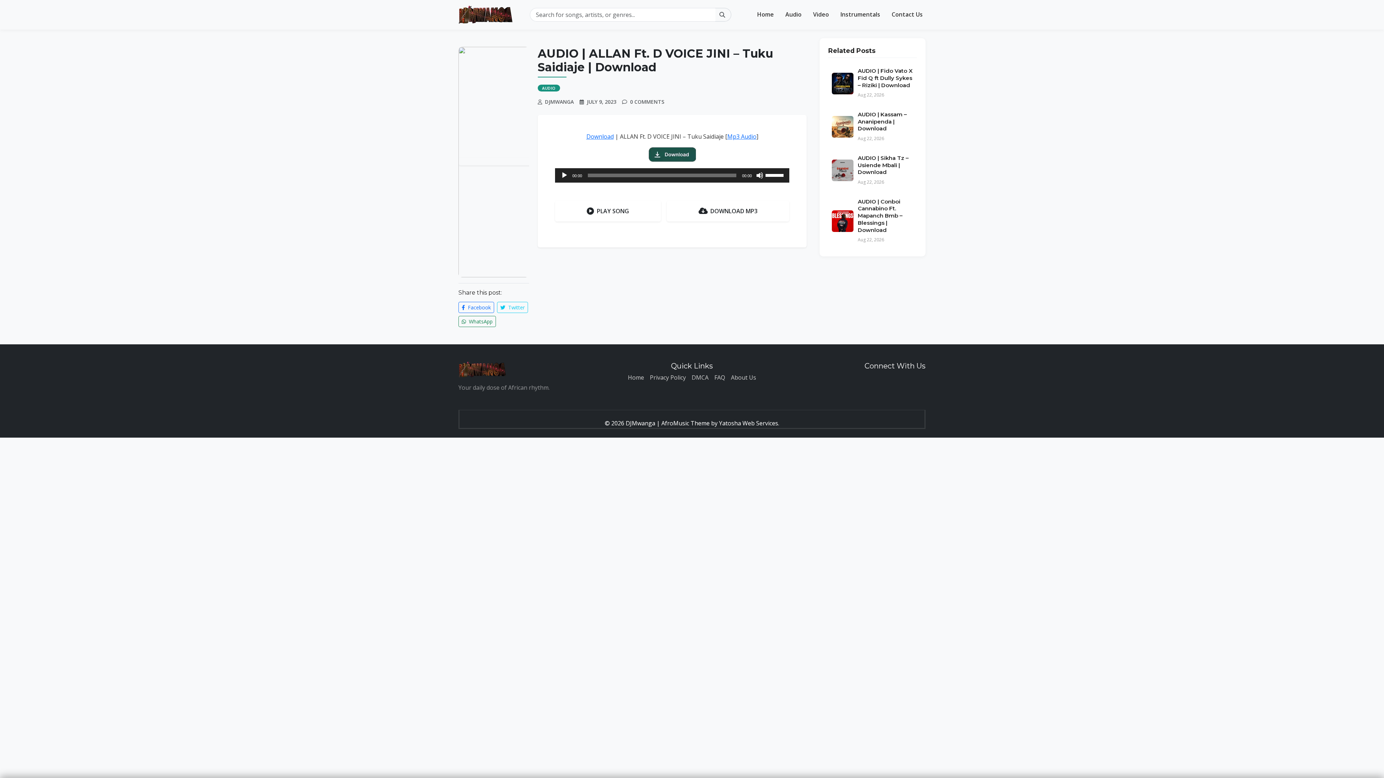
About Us (743, 377)
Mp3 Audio (742, 136)
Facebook (478, 307)
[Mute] (759, 175)
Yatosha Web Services (748, 423)
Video (821, 14)
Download (600, 136)
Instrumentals (860, 14)
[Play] (564, 175)
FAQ (719, 377)
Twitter (516, 307)
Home (765, 14)
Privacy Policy (668, 377)
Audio (793, 14)
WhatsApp (480, 321)
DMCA (700, 377)
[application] (672, 175)
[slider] (776, 174)
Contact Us (907, 14)
